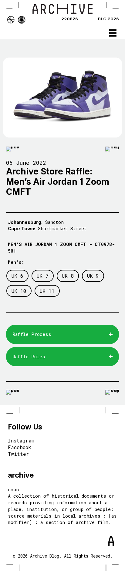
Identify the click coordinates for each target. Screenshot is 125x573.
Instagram (21, 441)
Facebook (19, 447)
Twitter (18, 454)
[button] (62, 334)
